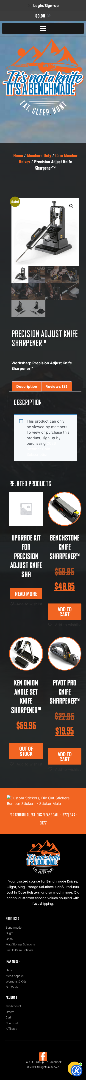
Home (18, 155)
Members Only (39, 155)
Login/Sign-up (46, 5)
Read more (26, 593)
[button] (43, 28)
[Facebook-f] (43, 1056)
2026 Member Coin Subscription (41, 449)
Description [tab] (26, 386)
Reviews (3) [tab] (56, 386)
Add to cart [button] (65, 611)
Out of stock (26, 751)
